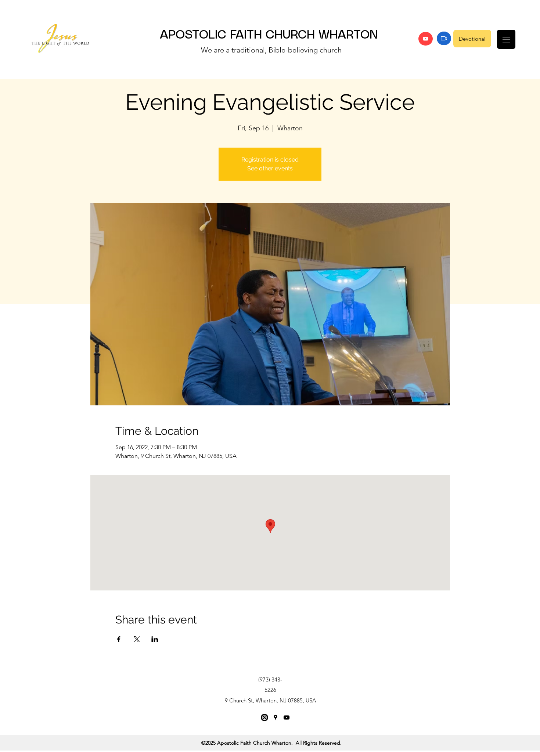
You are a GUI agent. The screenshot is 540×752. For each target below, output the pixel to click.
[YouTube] (425, 39)
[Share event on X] (136, 639)
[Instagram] (264, 717)
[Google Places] (275, 717)
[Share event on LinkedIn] (154, 639)
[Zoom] (444, 38)
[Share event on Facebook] (118, 639)
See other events (270, 168)
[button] (506, 39)
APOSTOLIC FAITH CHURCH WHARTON (269, 35)
